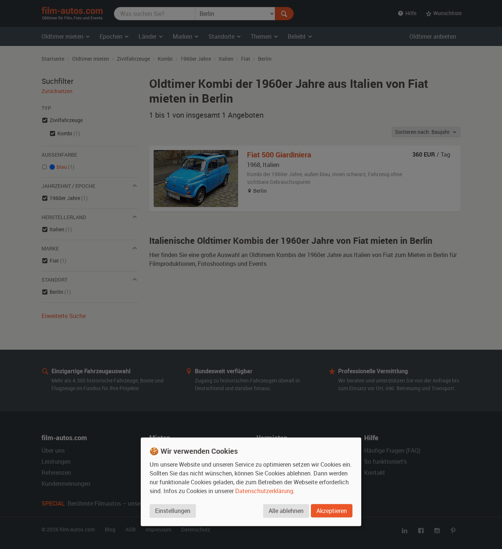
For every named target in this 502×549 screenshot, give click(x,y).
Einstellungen (172, 510)
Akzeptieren (331, 510)
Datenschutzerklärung (264, 490)
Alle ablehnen (286, 510)
